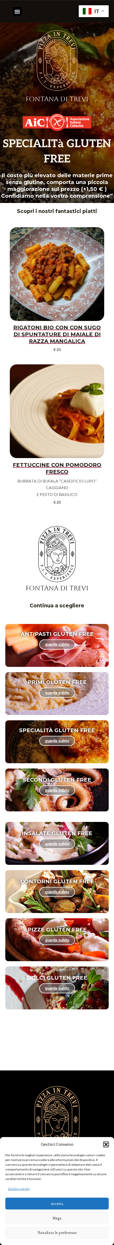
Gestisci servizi (19, 1189)
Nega (57, 1218)
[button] (106, 1144)
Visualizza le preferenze (57, 1232)
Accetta (57, 1203)
